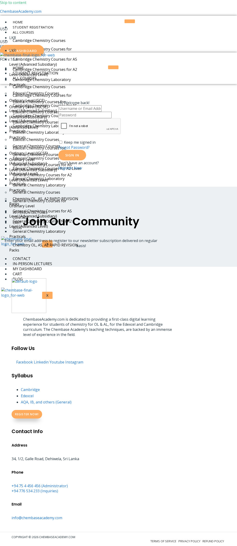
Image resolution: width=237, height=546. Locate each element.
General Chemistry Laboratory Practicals (37, 234)
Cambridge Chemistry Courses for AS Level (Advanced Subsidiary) (43, 62)
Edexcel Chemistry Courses (36, 139)
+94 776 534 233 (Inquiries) (35, 490)
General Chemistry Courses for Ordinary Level (37, 203)
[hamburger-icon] (130, 21)
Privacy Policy (189, 541)
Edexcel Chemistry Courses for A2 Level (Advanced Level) (45, 171)
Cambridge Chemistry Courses (39, 40)
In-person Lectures (32, 263)
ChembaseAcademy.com (20, 11)
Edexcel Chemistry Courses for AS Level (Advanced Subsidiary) (45, 161)
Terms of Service (163, 541)
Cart (17, 273)
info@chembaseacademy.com (37, 517)
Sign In (72, 155)
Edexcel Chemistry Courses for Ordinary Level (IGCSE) (37, 151)
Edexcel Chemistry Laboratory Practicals (37, 181)
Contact (22, 258)
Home (18, 22)
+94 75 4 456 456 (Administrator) (40, 485)
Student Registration (33, 27)
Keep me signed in (80, 142)
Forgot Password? (74, 147)
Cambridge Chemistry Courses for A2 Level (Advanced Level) (43, 118)
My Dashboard (27, 268)
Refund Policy (213, 541)
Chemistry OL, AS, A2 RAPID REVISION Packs (43, 247)
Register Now (70, 168)
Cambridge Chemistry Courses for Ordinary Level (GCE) (40, 98)
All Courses (23, 32)
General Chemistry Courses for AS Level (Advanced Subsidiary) (40, 213)
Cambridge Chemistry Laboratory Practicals (40, 128)
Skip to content (13, 2)
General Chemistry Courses (36, 192)
